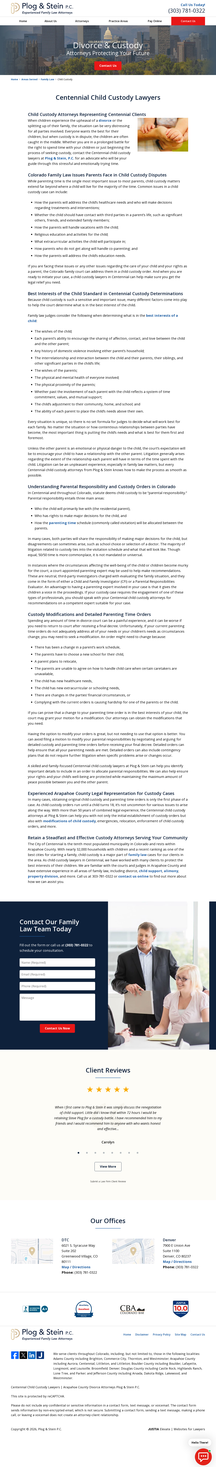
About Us (51, 21)
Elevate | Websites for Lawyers (176, 1429)
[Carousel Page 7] (129, 1153)
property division (43, 876)
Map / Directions (76, 1267)
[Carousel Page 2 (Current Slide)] (87, 1153)
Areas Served (29, 79)
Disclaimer (142, 1334)
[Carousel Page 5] (112, 1153)
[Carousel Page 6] (120, 1153)
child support (150, 871)
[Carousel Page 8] (137, 1153)
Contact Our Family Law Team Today (49, 925)
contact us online (133, 876)
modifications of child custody (69, 821)
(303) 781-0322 (186, 10)
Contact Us (188, 21)
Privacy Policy (162, 1334)
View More (108, 1166)
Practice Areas (118, 21)
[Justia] (40, 1355)
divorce (105, 120)
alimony (171, 871)
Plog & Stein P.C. (50, 1429)
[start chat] (203, 1456)
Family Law (47, 79)
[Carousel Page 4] (104, 1153)
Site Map (180, 1334)
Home (23, 21)
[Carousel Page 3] (95, 1153)
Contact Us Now (57, 1028)
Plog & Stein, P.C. (59, 158)
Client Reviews (108, 1070)
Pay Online (155, 21)
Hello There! (200, 1442)
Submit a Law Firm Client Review (108, 1181)
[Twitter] (23, 1355)
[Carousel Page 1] (78, 1153)
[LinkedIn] (32, 1355)
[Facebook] (15, 1355)
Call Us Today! (193, 5)
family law (137, 854)
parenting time (62, 523)
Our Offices (108, 1220)
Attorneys (82, 21)
